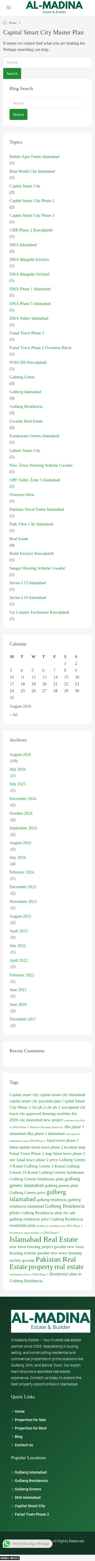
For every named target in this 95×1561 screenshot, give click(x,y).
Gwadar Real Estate (26, 421)
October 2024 (21, 813)
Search (12, 73)
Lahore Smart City (25, 450)
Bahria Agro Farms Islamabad (34, 156)
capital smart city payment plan (35, 1101)
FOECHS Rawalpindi (28, 362)
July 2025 (18, 784)
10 (12, 677)
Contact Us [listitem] (24, 1445)
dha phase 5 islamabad (46, 1133)
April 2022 (19, 960)
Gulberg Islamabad (25, 392)
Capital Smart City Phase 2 (32, 200)
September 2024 (23, 828)
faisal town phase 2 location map (58, 1147)
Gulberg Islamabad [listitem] (31, 1472)
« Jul (13, 714)
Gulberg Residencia (26, 406)
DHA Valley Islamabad (29, 318)
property (40, 1267)
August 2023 (20, 916)
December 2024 (23, 798)
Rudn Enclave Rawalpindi (32, 553)
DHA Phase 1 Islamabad (30, 289)
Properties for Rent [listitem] (31, 1428)
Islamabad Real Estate (44, 1239)
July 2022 (18, 945)
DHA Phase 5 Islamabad (30, 303)
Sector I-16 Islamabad (28, 597)
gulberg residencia (52, 1199)
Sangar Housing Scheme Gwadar (37, 568)
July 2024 (18, 857)
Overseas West (22, 494)
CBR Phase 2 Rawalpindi (31, 230)
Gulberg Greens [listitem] (28, 1489)
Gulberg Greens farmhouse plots (37, 1179)
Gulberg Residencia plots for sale (47, 1213)
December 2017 (23, 1019)
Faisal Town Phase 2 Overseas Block (41, 347)
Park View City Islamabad (31, 524)
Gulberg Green (22, 377)
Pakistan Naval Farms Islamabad (37, 509)
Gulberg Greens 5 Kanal (44, 1166)
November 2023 (23, 901)
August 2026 (20, 754)
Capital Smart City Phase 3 (32, 215)
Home (13, 23)
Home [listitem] (20, 1411)
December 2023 (23, 887)
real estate (69, 1267)
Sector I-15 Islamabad (28, 583)
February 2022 (22, 975)
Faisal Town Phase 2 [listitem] (32, 1514)
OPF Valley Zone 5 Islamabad (35, 480)
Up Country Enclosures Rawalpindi (39, 612)
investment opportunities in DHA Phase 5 (35, 1232)
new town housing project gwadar (38, 1246)
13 (44, 677)
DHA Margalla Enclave (29, 259)
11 (23, 677)
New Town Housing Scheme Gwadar (41, 465)
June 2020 (18, 1004)
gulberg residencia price (29, 1219)
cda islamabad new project (41, 1120)
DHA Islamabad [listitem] (28, 1497)
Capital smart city (24, 1094)
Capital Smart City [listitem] (30, 1506)
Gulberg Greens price (27, 1192)
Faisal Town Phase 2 (27, 333)
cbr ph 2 (38, 1107)
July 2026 (18, 769)
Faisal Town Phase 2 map (31, 1153)
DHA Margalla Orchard (29, 274)
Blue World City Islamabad (32, 171)
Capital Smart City (25, 186)
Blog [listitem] (18, 1436)
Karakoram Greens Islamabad (34, 436)
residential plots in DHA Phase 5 (29, 1274)
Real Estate (19, 539)
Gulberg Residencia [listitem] (31, 1481)
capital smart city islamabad (62, 1094)
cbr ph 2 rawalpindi (62, 1107)
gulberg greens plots (61, 1185)
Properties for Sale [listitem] (30, 1420)
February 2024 (22, 872)
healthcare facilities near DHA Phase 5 (59, 1225)
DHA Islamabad (23, 245)
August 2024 (20, 842)
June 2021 (18, 989)
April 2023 (19, 931)
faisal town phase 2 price (37, 1160)
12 (33, 677)
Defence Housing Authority (46, 1127)
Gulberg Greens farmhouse (61, 1172)
